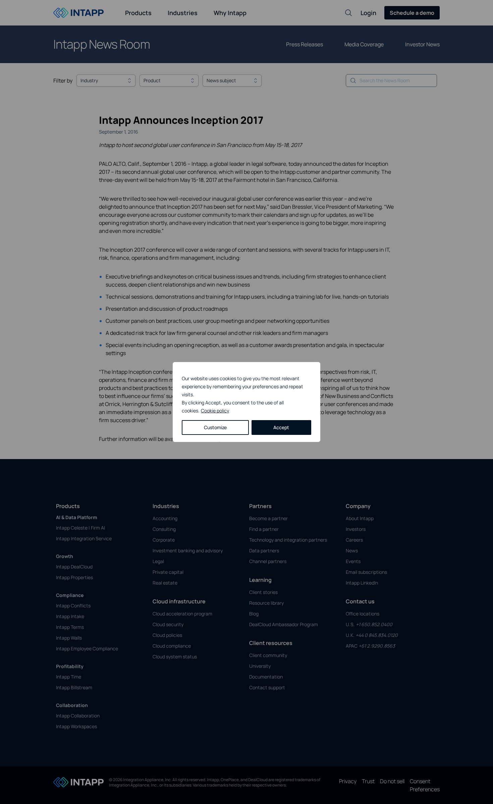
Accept (281, 427)
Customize (215, 427)
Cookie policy (215, 410)
